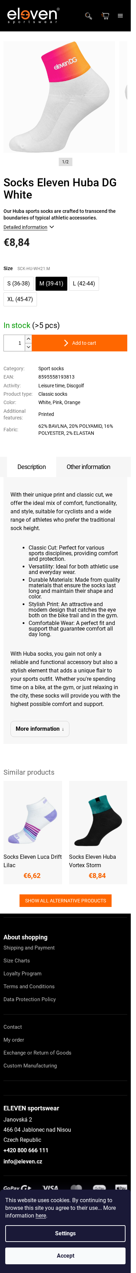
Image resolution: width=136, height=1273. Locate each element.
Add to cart (84, 343)
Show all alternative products (65, 900)
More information (38, 728)
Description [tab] (31, 466)
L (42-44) (84, 283)
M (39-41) (51, 283)
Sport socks (51, 368)
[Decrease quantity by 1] (28, 347)
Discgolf (75, 385)
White (44, 402)
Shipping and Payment (29, 948)
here (41, 1215)
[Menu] (120, 16)
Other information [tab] (89, 466)
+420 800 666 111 (25, 1150)
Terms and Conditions (29, 986)
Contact (12, 1027)
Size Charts (16, 961)
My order (13, 1040)
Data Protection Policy (29, 999)
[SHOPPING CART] (106, 16)
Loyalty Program (22, 973)
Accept (65, 1255)
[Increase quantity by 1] (28, 339)
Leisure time (51, 385)
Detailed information (25, 227)
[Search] (91, 16)
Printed (46, 414)
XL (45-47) (20, 299)
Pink (57, 402)
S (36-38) (18, 283)
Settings (65, 1233)
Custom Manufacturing (30, 1066)
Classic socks (52, 394)
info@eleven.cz (22, 1161)
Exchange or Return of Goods (37, 1053)
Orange (72, 402)
